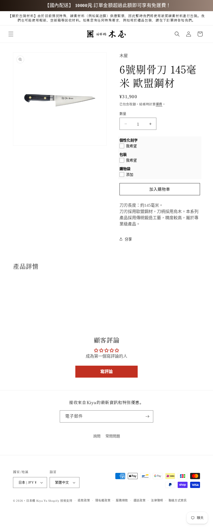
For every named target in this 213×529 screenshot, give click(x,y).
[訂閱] (147, 416)
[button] (11, 34)
